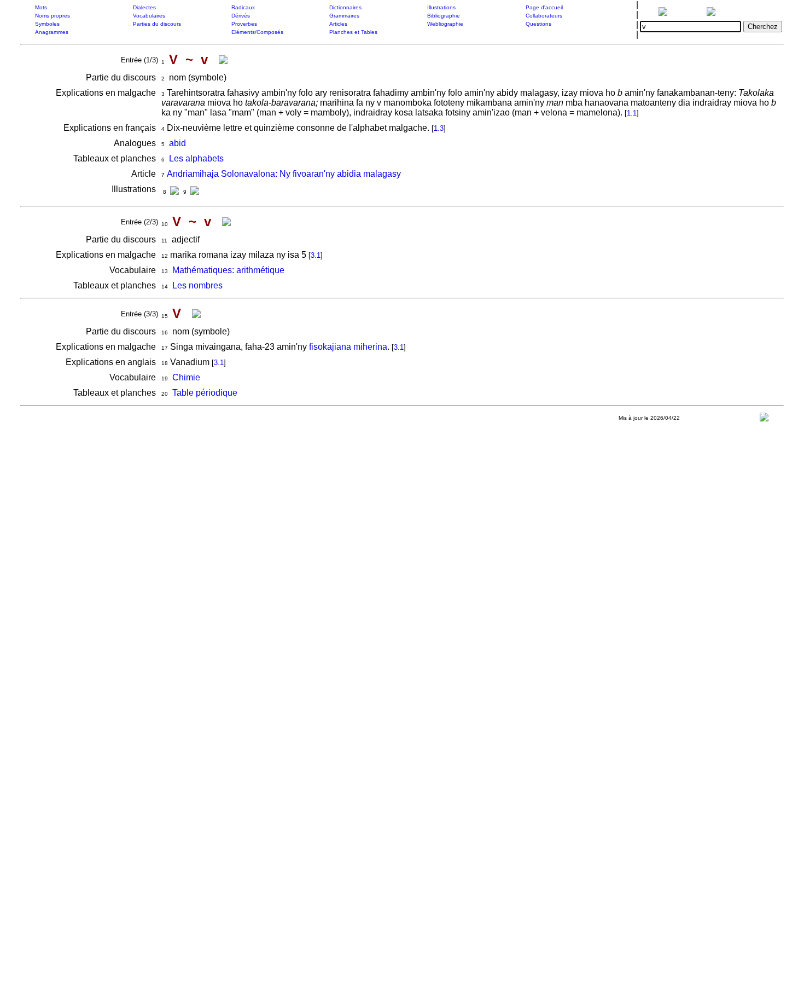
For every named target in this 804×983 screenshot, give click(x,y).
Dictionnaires (345, 7)
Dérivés (240, 16)
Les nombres (197, 285)
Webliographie (445, 24)
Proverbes (244, 24)
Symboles (47, 24)
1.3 (439, 128)
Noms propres (52, 16)
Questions (538, 24)
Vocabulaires (149, 16)
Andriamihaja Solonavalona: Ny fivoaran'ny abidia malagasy (284, 173)
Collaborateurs (544, 16)
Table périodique (204, 392)
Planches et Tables (353, 32)
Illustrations (441, 7)
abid (177, 143)
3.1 (316, 255)
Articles (338, 24)
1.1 (632, 113)
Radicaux (243, 7)
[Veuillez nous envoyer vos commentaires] (764, 420)
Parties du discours (157, 24)
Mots (41, 7)
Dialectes (144, 7)
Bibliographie (443, 16)
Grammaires (344, 16)
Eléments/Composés (257, 32)
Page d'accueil (544, 7)
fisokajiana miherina (348, 346)
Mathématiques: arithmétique (228, 270)
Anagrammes (51, 32)
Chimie (186, 377)
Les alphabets (196, 158)
